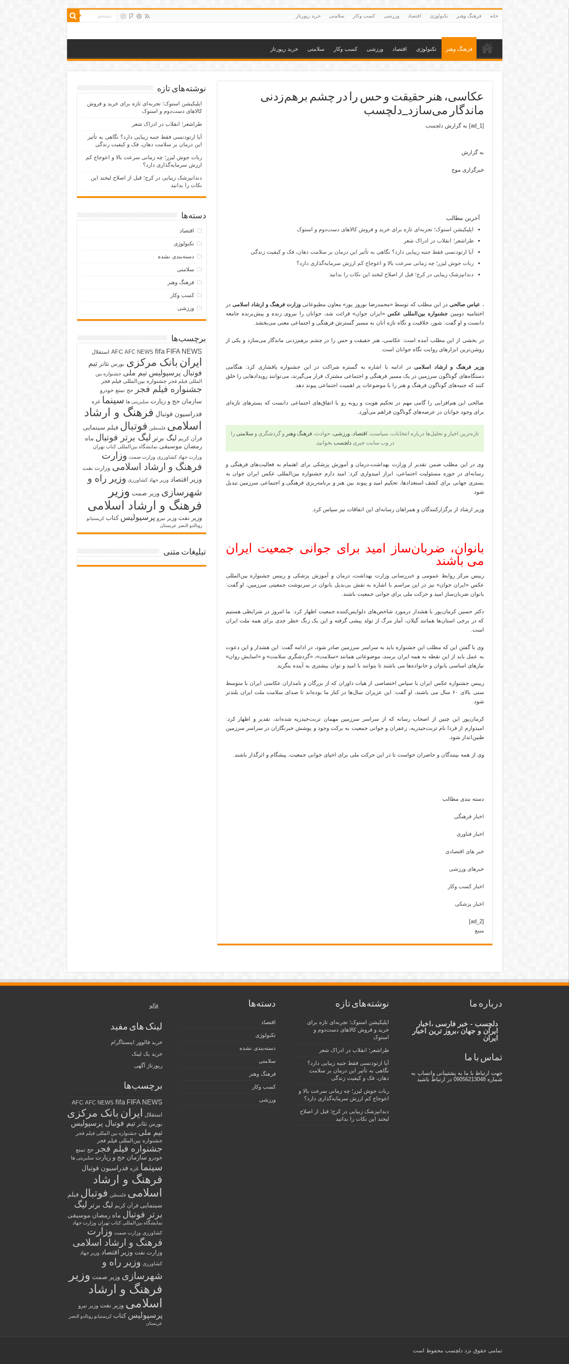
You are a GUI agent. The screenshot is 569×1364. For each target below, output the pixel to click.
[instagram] (123, 16)
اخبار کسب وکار (466, 886)
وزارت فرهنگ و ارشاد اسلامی (152, 461)
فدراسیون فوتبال (178, 413)
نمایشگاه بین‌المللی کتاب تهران (125, 446)
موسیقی (170, 446)
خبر (410, 575)
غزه (96, 401)
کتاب (112, 518)
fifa (160, 351)
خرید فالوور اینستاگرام (136, 1042)
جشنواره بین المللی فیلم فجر (106, 1133)
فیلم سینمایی (100, 427)
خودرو (107, 390)
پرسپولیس (137, 517)
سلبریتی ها (137, 402)
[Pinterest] (139, 16)
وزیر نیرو (167, 518)
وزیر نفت (190, 518)
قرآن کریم (190, 438)
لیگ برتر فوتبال (123, 437)
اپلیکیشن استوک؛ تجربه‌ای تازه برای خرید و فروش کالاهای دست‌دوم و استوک (385, 229)
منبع (479, 930)
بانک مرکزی (152, 362)
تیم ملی (135, 373)
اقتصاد (414, 16)
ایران (191, 362)
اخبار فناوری (470, 834)
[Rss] (147, 16)
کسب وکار (364, 16)
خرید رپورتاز (308, 16)
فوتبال (133, 426)
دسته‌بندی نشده (176, 256)
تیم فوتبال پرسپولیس (103, 1123)
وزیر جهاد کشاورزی (148, 480)
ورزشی (391, 16)
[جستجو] (73, 16)
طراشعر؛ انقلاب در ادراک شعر (439, 240)
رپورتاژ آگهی (148, 1065)
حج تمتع (124, 390)
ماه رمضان (106, 1215)
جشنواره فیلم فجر (168, 389)
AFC (117, 351)
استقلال (101, 352)
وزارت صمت (142, 457)
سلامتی (336, 16)
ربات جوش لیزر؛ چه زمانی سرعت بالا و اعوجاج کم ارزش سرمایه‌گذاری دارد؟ (385, 263)
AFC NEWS (139, 352)
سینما (113, 400)
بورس (118, 364)
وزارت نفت (96, 468)
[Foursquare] (131, 16)
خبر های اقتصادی (464, 851)
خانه (494, 16)
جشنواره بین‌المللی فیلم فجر (134, 381)
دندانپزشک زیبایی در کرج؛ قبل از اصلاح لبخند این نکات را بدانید (401, 274)
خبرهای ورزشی (466, 869)
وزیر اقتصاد (186, 479)
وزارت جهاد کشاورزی (179, 457)
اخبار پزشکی (469, 904)
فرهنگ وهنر (469, 16)
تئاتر (104, 363)
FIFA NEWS (184, 351)
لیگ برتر (164, 438)
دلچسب (434, 125)
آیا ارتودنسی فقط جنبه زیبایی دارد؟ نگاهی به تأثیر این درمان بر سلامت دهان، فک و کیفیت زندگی (362, 252)
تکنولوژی (438, 16)
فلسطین (157, 427)
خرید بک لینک (147, 1054)
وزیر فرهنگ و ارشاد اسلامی (144, 498)
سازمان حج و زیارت (176, 401)
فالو (154, 1005)
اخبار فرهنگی (469, 816)
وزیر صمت (146, 493)
